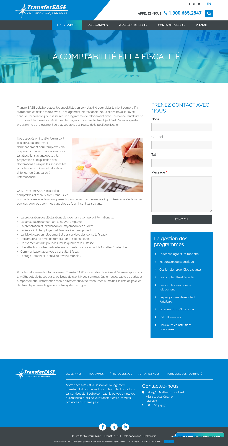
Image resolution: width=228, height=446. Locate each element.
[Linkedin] (198, 4)
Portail (202, 25)
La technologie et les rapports (179, 254)
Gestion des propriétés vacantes (180, 269)
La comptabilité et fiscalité (176, 277)
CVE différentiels (170, 317)
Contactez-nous (171, 25)
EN (209, 4)
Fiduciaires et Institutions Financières (175, 327)
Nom (156, 119)
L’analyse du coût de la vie (176, 309)
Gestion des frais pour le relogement (175, 287)
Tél (154, 154)
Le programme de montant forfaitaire (177, 299)
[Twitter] (193, 4)
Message (159, 172)
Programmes (98, 25)
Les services (66, 25)
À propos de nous (133, 25)
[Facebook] (188, 4)
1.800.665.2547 (184, 13)
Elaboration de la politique (176, 261)
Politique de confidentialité (184, 373)
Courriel (158, 137)
